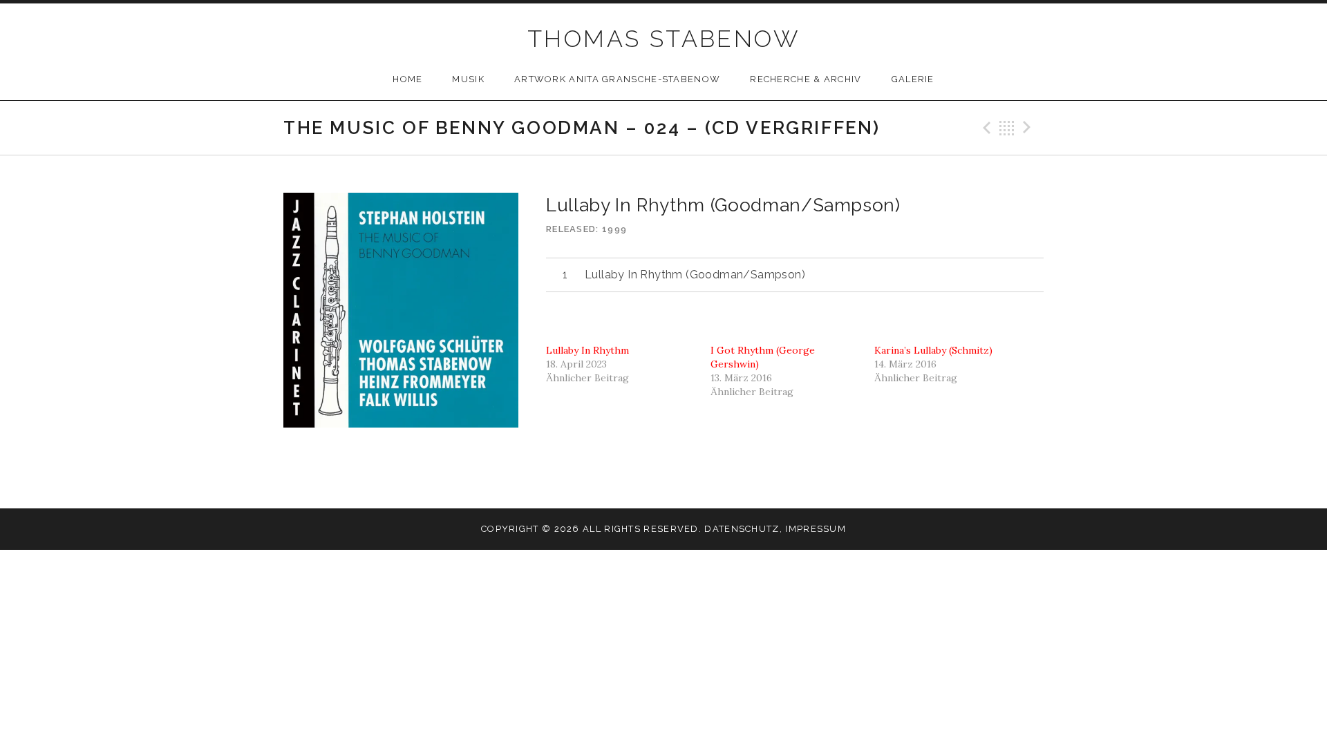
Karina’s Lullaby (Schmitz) (933, 350)
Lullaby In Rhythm (587, 350)
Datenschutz (741, 529)
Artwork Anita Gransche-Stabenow (617, 79)
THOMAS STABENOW (663, 38)
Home (407, 79)
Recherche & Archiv (805, 79)
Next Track (1029, 128)
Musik (468, 79)
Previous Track (985, 128)
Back (1007, 128)
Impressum (815, 529)
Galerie (913, 79)
